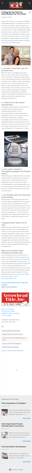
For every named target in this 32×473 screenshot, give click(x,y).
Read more (27, 418)
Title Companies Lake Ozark (10, 347)
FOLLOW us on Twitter (8, 311)
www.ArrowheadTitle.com (8, 278)
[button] (29, 12)
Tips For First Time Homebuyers (11, 343)
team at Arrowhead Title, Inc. (12, 36)
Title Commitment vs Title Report (13, 403)
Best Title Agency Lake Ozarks (11, 331)
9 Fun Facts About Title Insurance (13, 447)
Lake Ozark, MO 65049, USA (15, 350)
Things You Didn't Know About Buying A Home (13, 339)
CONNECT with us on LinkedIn (10, 313)
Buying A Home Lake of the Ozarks (12, 334)
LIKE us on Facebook (7, 309)
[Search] (29, 3)
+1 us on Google (6, 315)
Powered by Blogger (17, 469)
